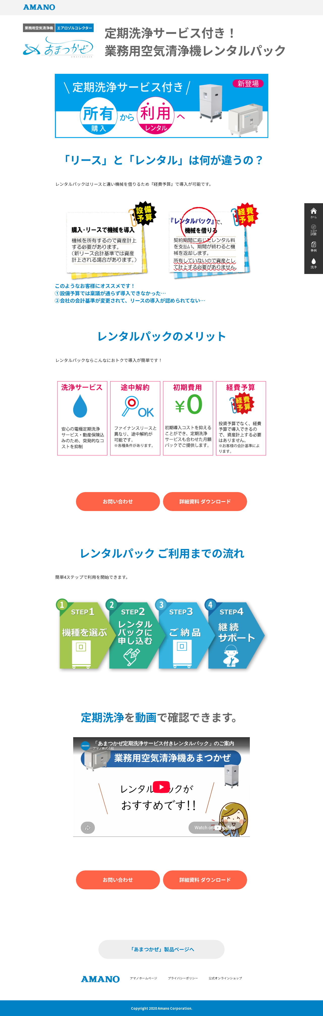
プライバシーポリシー (183, 978)
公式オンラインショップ (225, 978)
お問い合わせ (118, 501)
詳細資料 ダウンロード (205, 501)
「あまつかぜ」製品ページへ (161, 949)
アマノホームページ (143, 978)
